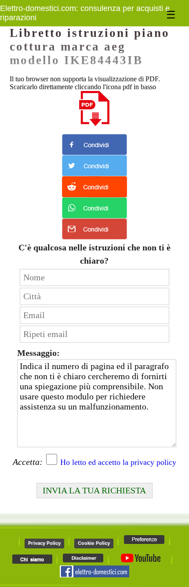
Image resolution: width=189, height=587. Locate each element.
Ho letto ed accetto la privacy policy (118, 462)
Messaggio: (38, 353)
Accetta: (28, 462)
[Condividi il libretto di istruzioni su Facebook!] (94, 144)
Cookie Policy (94, 543)
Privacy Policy (44, 543)
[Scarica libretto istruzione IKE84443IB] (94, 108)
